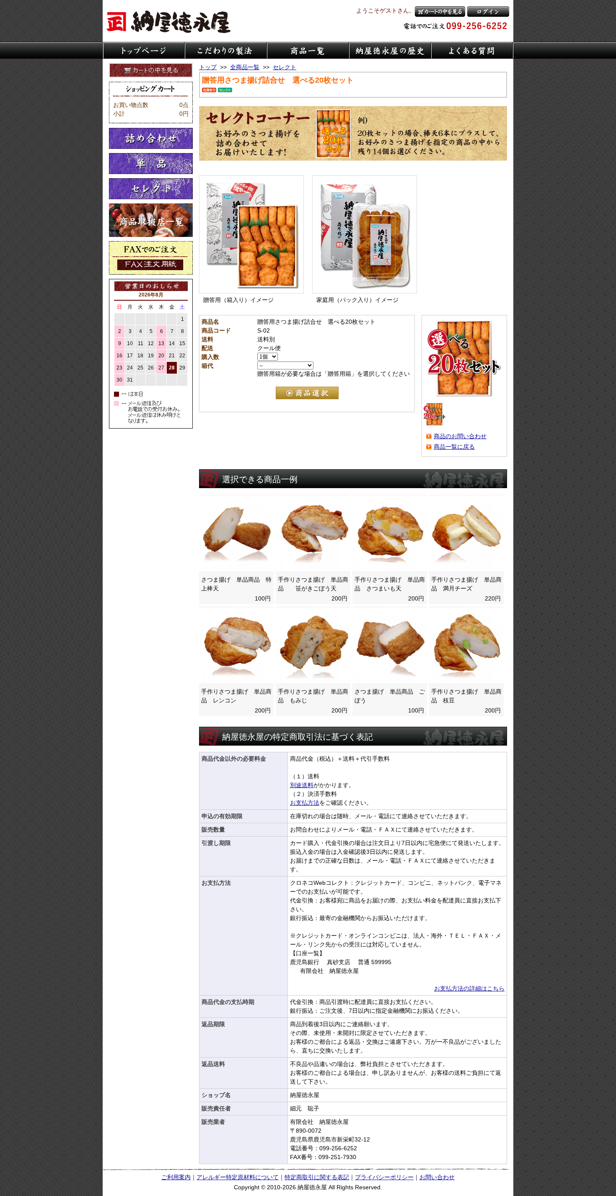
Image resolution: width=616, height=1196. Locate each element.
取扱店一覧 (151, 220)
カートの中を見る (440, 11)
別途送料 (301, 785)
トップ (208, 67)
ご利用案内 (176, 1177)
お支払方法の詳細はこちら (469, 988)
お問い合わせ (437, 1177)
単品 (151, 163)
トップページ (144, 50)
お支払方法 (304, 802)
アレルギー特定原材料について (238, 1177)
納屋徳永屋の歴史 (390, 50)
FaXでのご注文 (151, 258)
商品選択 (307, 393)
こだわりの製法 (226, 50)
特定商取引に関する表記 (317, 1177)
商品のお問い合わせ (460, 436)
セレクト (151, 188)
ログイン (488, 11)
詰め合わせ (151, 138)
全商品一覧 (244, 67)
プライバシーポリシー (384, 1177)
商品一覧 (308, 50)
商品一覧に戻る (454, 446)
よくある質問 (472, 50)
